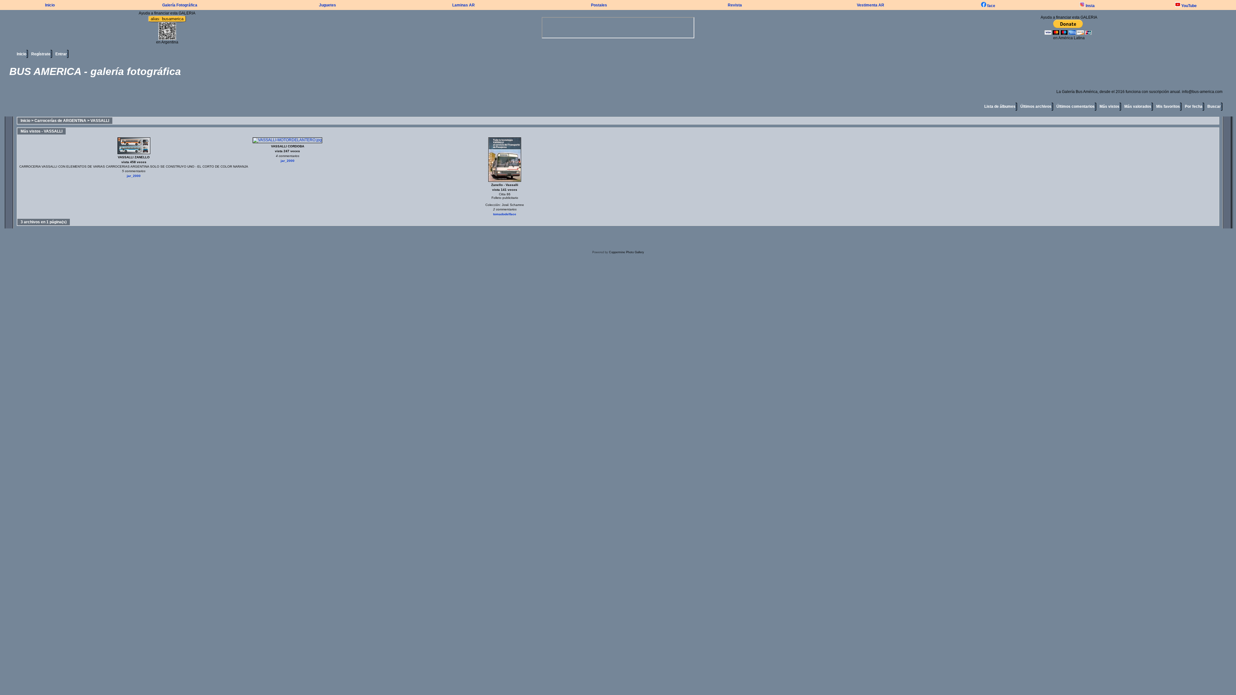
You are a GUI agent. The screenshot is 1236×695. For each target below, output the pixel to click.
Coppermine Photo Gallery (626, 252)
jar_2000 (134, 176)
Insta (1090, 6)
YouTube (1188, 6)
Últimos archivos (1036, 106)
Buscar (1214, 106)
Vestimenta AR (870, 5)
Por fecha (1194, 106)
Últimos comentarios (1075, 106)
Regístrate (41, 54)
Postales (599, 5)
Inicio (50, 5)
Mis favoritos (1168, 106)
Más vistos (1109, 106)
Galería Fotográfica (179, 5)
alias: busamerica (167, 18)
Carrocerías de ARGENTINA (60, 120)
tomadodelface (504, 214)
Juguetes (327, 5)
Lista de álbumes (1000, 106)
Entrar (61, 54)
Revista (735, 5)
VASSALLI (99, 120)
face (990, 6)
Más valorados (1137, 106)
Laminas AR (463, 5)
